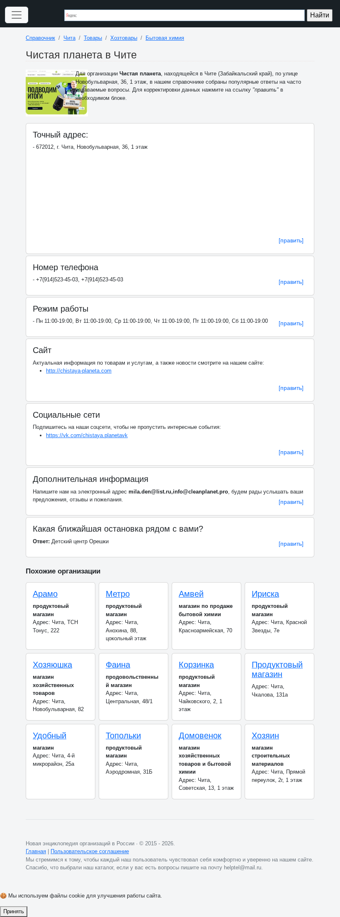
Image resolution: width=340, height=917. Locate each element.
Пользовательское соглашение (90, 851)
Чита (69, 38)
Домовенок (200, 735)
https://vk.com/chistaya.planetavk (87, 435)
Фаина (118, 664)
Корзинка (196, 664)
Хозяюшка (52, 664)
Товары (93, 38)
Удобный (49, 735)
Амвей (191, 593)
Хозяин (265, 735)
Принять (13, 911)
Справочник (40, 38)
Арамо (45, 593)
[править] (291, 240)
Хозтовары (123, 38)
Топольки (123, 735)
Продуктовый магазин (277, 669)
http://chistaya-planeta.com (79, 371)
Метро (118, 593)
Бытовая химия (165, 38)
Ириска (265, 593)
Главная (36, 851)
